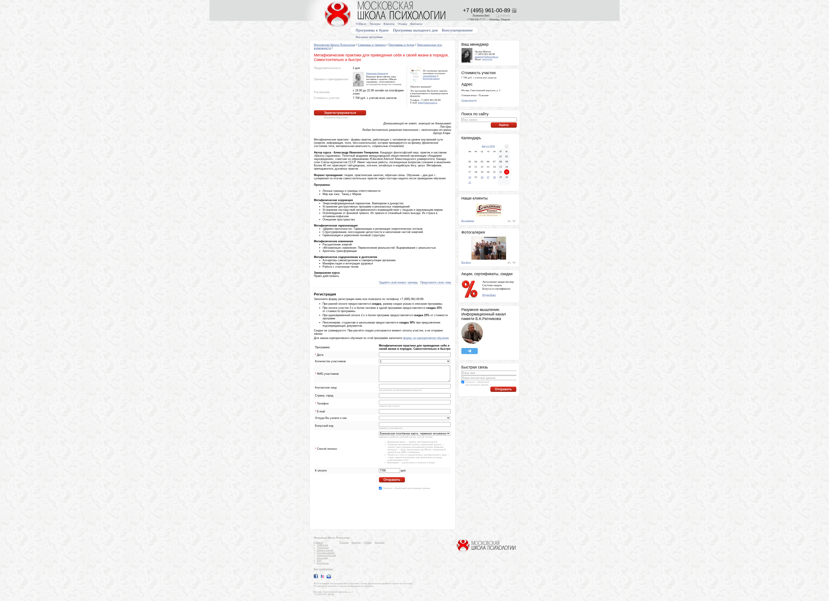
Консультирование (457, 30)
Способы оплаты (325, 552)
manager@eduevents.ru (486, 56)
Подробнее (489, 295)
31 (469, 182)
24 (469, 177)
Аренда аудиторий (326, 555)
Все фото (466, 262)
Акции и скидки (325, 550)
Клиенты (389, 23)
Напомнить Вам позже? (336, 117)
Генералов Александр (377, 73)
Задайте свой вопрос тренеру (398, 282)
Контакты (416, 23)
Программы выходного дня (415, 30)
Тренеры (375, 23)
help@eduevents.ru (427, 102)
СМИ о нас (322, 545)
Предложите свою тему (435, 282)
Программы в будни (401, 45)
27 (488, 177)
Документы (323, 547)
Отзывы (402, 23)
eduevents (487, 59)
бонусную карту (431, 78)
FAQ (319, 560)
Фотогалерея (473, 232)
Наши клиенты (474, 198)
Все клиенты (467, 220)
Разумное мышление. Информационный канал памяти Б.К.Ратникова (483, 314)
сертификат (430, 76)
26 (482, 177)
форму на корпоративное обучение (426, 338)
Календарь (471, 138)
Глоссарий (322, 558)
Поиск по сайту (475, 114)
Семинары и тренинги (372, 45)
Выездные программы (369, 37)
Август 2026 (488, 146)
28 (494, 177)
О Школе (361, 23)
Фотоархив (323, 563)
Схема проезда (469, 100)
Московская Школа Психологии (334, 45)
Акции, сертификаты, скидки (487, 274)
